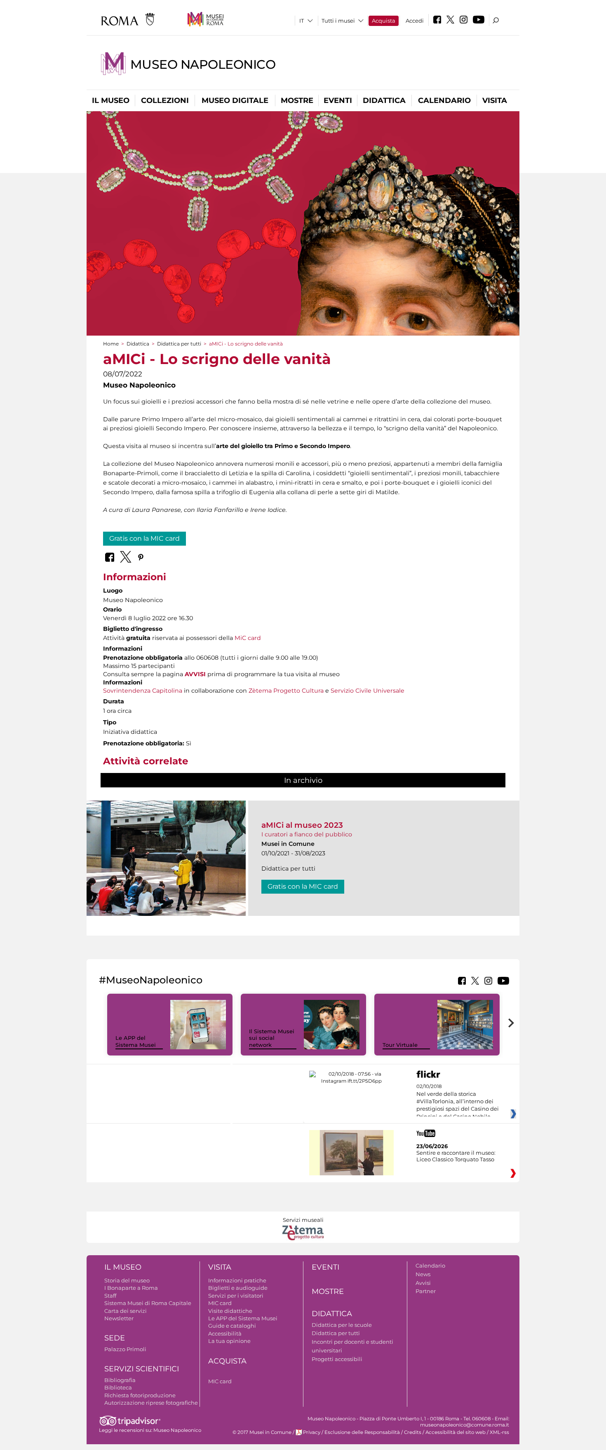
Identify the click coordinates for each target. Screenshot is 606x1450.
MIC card (220, 1303)
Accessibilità (225, 1333)
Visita (494, 100)
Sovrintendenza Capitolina (142, 690)
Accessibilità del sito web (455, 1432)
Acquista (383, 20)
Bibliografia (120, 1380)
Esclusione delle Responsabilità (362, 1432)
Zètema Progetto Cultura (286, 690)
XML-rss (499, 1432)
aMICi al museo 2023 (302, 825)
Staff (110, 1295)
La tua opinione (229, 1341)
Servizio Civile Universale (367, 690)
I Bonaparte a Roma (131, 1287)
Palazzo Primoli (125, 1349)
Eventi (338, 100)
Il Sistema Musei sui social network (271, 1038)
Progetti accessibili (337, 1359)
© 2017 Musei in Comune (262, 1432)
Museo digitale (235, 100)
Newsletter (119, 1318)
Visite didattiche (230, 1311)
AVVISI (195, 674)
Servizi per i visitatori (235, 1295)
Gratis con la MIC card (144, 538)
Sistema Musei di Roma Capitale (147, 1303)
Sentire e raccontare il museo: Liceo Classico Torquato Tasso (456, 1156)
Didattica (384, 100)
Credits (412, 1432)
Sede (114, 1338)
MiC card (248, 638)
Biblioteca (118, 1387)
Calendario (444, 100)
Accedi (415, 20)
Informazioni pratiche (237, 1280)
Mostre (297, 100)
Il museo (110, 100)
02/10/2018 (457, 1101)
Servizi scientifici (141, 1369)
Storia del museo (127, 1280)
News (423, 1274)
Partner (426, 1291)
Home (111, 344)
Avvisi (423, 1283)
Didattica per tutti (179, 344)
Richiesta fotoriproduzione (140, 1395)
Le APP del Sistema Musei (135, 1041)
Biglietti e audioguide (238, 1287)
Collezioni (165, 100)
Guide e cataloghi (232, 1325)
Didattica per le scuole (342, 1325)
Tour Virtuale (400, 1044)
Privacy (311, 1432)
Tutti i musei (338, 20)
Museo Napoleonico (202, 64)
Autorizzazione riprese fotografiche (151, 1402)
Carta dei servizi (125, 1311)
